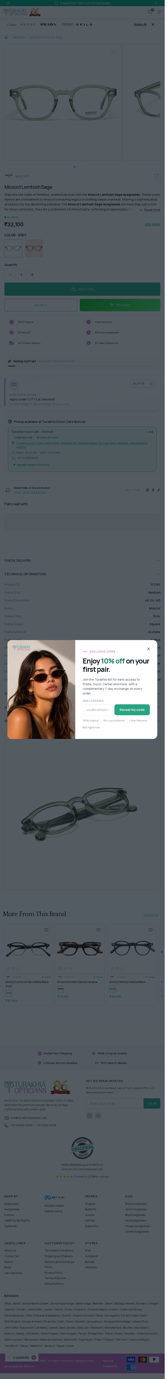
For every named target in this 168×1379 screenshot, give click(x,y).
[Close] (148, 649)
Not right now (91, 727)
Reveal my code (132, 709)
